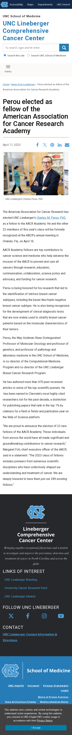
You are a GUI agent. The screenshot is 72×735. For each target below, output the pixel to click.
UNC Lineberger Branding (21, 579)
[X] (11, 616)
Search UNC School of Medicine (48, 55)
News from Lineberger (23, 84)
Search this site (16, 55)
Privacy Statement (55, 685)
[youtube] (61, 616)
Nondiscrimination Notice (54, 701)
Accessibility (16, 4)
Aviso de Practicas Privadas (20, 701)
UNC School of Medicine (22, 16)
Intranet (33, 685)
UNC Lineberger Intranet (20, 596)
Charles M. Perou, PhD (51, 217)
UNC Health (16, 685)
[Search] (64, 47)
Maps (30, 4)
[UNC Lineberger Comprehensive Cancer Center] (36, 523)
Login (65, 690)
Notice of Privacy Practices (53, 697)
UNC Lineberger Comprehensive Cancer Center (26, 31)
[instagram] (44, 616)
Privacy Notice (44, 720)
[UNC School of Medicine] (36, 670)
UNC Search (63, 4)
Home (6, 84)
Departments (45, 4)
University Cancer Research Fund (26, 588)
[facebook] (27, 616)
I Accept (36, 727)
